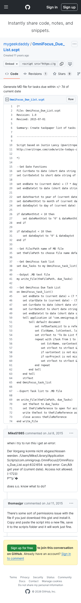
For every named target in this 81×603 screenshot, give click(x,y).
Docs (22, 581)
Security (38, 577)
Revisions (37, 74)
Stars (64, 74)
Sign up (69, 7)
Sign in (52, 7)
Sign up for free (22, 548)
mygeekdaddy (16, 44)
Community (65, 577)
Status (50, 577)
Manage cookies (52, 581)
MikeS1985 (16, 433)
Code (14, 74)
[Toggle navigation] (6, 7)
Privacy (25, 577)
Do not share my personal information (40, 585)
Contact (33, 581)
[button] (61, 64)
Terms (13, 577)
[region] (40, 264)
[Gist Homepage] (27, 7)
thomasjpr (15, 503)
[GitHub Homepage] (27, 591)
